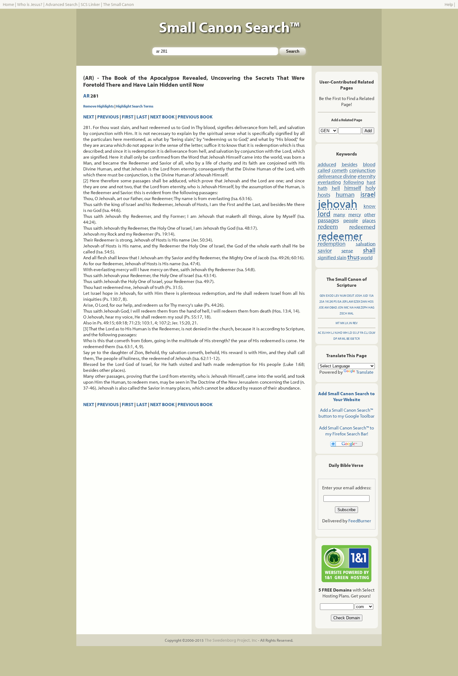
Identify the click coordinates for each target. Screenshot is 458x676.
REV (355, 323)
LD (350, 333)
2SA (321, 302)
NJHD (338, 333)
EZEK (357, 302)
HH (328, 333)
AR (86, 96)
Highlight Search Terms (134, 106)
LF (358, 333)
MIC (346, 307)
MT (338, 323)
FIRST (127, 117)
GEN (322, 296)
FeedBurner (359, 521)
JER (344, 302)
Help (449, 4)
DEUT (350, 296)
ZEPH (364, 307)
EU (324, 333)
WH (345, 333)
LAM (350, 302)
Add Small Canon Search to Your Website (346, 396)
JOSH (358, 296)
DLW (372, 333)
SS (354, 333)
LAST (141, 117)
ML (344, 339)
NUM (343, 296)
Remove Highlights (98, 106)
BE (348, 339)
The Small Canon (118, 4)
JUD (365, 296)
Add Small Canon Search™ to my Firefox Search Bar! (346, 431)
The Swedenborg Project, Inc (231, 640)
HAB (357, 307)
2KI (331, 302)
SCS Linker (90, 4)
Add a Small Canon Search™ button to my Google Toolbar (346, 413)
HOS (371, 302)
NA (352, 307)
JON (340, 307)
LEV (336, 296)
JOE (321, 307)
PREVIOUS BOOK (195, 117)
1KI (327, 302)
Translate (365, 372)
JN (350, 323)
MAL (351, 313)
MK (342, 323)
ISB (352, 339)
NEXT (88, 117)
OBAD (333, 307)
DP (335, 339)
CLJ (366, 333)
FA (361, 333)
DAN (364, 302)
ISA (339, 302)
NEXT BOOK (162, 117)
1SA (371, 296)
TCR (357, 339)
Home (8, 4)
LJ (332, 333)
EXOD (330, 296)
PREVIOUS (108, 117)
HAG (371, 307)
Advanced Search (61, 4)
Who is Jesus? (29, 4)
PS (335, 302)
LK (346, 323)
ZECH (343, 313)
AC (320, 333)
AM (326, 307)
